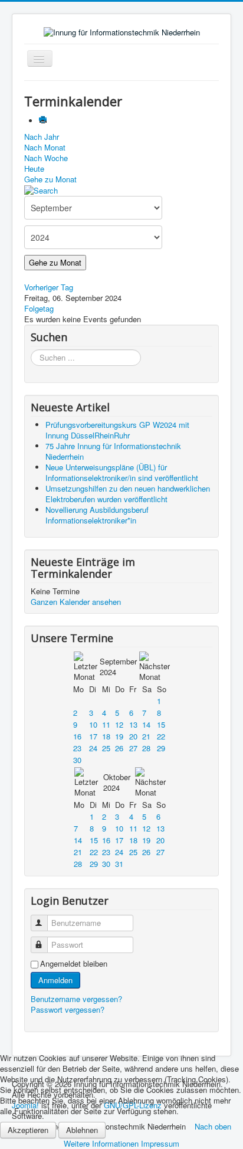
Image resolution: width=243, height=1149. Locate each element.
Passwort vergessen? (67, 1009)
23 (77, 748)
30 (77, 759)
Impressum (160, 1143)
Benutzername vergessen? (76, 998)
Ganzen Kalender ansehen (76, 601)
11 (106, 724)
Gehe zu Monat (50, 179)
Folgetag (39, 308)
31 (119, 863)
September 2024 (118, 666)
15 (161, 724)
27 (133, 748)
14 (146, 724)
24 (93, 748)
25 (106, 748)
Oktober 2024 (116, 782)
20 (133, 736)
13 (133, 724)
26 (119, 748)
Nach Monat (44, 147)
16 (77, 736)
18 (106, 736)
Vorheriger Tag (48, 287)
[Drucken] (44, 120)
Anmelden (55, 980)
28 (146, 748)
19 (119, 736)
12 (119, 724)
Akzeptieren (28, 1129)
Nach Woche (46, 157)
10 (93, 724)
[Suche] (41, 189)
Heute (34, 168)
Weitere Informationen (101, 1143)
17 (93, 736)
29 (161, 748)
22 (161, 736)
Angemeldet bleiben (73, 963)
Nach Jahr (41, 136)
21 (146, 736)
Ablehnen (82, 1129)
